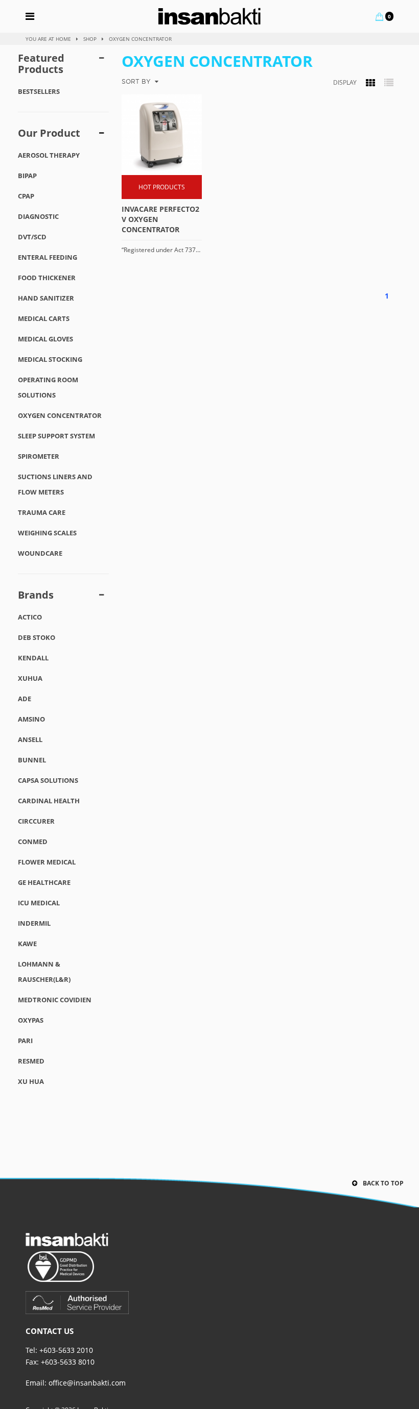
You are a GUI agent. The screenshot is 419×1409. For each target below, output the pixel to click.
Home (63, 38)
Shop (90, 38)
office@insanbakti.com (87, 1383)
